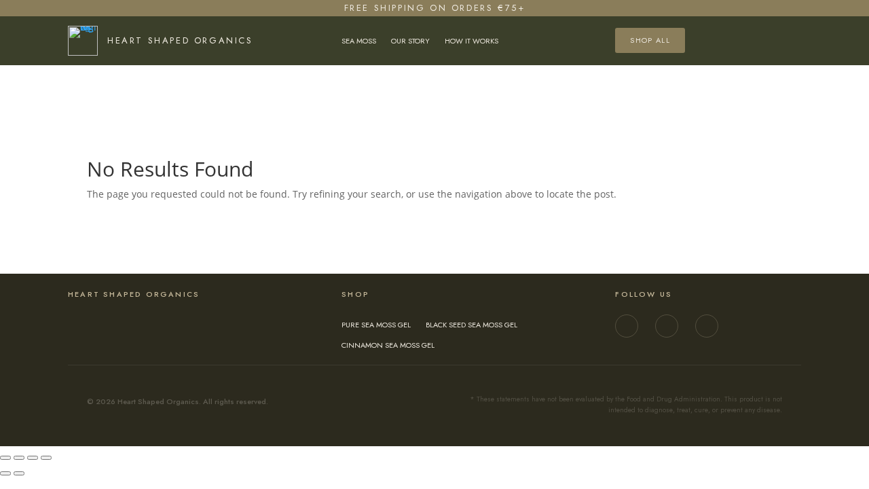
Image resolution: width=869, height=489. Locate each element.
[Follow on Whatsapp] (706, 326)
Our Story (410, 41)
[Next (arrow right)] (19, 473)
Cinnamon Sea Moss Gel (387, 345)
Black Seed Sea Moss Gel (471, 325)
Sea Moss (358, 41)
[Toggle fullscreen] (19, 458)
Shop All (650, 40)
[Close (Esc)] (46, 458)
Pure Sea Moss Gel (376, 325)
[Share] (32, 458)
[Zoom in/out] (5, 458)
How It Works (471, 41)
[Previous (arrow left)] (5, 473)
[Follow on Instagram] (626, 326)
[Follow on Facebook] (666, 326)
